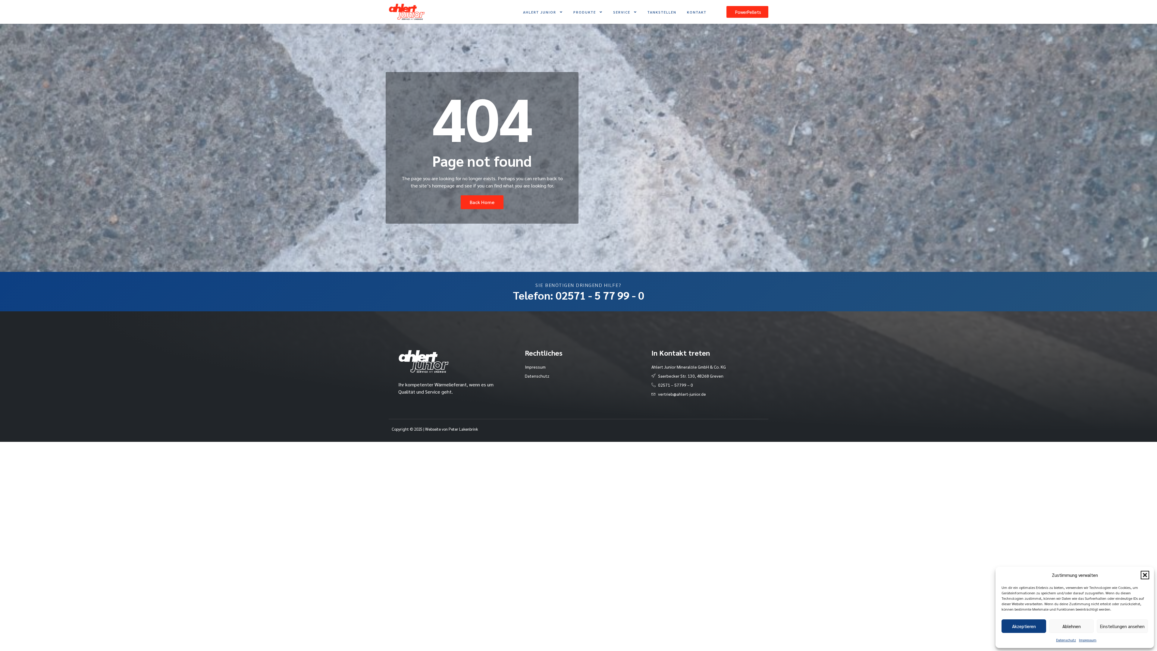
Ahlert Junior (539, 12)
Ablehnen (1071, 626)
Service (621, 12)
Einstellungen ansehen (1122, 626)
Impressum (1087, 639)
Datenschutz (1066, 639)
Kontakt (697, 12)
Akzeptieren (1024, 626)
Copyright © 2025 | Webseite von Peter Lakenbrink (435, 429)
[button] (1145, 575)
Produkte (584, 12)
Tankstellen (661, 12)
